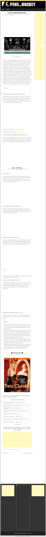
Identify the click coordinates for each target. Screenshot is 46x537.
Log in (3, 9)
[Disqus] (17, 469)
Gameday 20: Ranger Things (28, 453)
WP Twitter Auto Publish (19, 536)
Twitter (8, 9)
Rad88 (13, 15)
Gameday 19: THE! (4, 453)
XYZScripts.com (28, 536)
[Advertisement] (17, 25)
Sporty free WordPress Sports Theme (19, 533)
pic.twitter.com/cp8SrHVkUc (20, 129)
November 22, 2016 (19, 132)
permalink (19, 449)
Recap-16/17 (11, 449)
